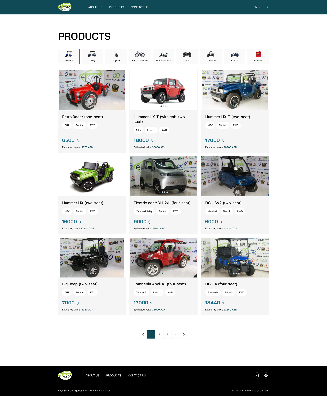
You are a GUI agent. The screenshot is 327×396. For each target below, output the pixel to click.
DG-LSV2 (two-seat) (223, 203)
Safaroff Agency (73, 390)
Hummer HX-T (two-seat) (227, 117)
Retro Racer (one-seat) (82, 117)
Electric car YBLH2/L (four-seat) (162, 203)
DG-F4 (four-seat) (221, 284)
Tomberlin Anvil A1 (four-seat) (160, 284)
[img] (65, 7)
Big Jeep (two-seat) (80, 284)
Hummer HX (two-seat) (82, 203)
